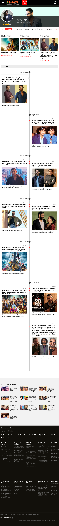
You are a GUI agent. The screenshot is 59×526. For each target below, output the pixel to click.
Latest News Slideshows (6, 493)
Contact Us (24, 514)
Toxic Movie (3, 448)
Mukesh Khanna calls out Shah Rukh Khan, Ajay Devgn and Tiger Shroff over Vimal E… (33, 389)
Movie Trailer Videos (30, 487)
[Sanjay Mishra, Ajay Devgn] (10, 44)
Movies (3, 431)
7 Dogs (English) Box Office (43, 445)
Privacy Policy (12, 514)
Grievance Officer (32, 514)
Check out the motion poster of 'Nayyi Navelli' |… (44, 490)
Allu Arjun (53, 450)
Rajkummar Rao (54, 460)
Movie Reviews (4, 496)
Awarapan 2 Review (18, 452)
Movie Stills (16, 489)
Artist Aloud (53, 489)
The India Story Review (18, 461)
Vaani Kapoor (54, 452)
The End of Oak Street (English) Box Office (42, 458)
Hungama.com (54, 487)
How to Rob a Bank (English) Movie (6, 454)
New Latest (29, 482)
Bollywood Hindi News (5, 497)
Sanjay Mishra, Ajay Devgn (8, 52)
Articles (45, 36)
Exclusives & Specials (30, 490)
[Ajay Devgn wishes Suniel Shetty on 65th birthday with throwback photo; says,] (5, 417)
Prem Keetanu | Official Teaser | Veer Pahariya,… (43, 495)
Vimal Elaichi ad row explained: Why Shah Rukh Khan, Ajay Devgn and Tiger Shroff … (51, 389)
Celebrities (10, 431)
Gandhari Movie (4, 451)
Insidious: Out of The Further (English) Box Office (44, 451)
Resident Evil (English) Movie (6, 461)
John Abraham (54, 456)
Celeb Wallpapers (17, 487)
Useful (54, 481)
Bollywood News (4, 485)
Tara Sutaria (53, 459)
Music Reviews (54, 494)
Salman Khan (54, 454)
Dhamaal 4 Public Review (31, 451)
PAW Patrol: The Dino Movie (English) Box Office (43, 453)
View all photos (5, 55)
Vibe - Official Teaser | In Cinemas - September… (43, 486)
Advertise (6, 514)
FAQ (38, 514)
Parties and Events (18, 485)
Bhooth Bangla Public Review (30, 456)
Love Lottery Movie (4, 458)
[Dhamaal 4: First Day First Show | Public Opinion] (29, 44)
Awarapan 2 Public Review (29, 450)
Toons (15, 493)
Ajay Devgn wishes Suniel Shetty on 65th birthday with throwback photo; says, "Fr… (14, 416)
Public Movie (29, 443)
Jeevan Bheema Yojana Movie (5, 450)
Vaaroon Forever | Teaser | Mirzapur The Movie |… (43, 498)
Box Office (44, 443)
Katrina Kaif (53, 446)
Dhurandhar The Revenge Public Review (30, 458)
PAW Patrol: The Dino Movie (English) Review (19, 447)
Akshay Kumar (54, 445)
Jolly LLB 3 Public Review (31, 466)
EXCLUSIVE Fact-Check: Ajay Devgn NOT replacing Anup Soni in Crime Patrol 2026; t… (33, 408)
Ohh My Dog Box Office (42, 460)
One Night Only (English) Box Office (43, 447)
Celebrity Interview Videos (31, 486)
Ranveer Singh (54, 447)
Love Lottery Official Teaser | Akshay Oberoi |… (43, 493)
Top (54, 443)
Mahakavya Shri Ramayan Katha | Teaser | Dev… (43, 488)
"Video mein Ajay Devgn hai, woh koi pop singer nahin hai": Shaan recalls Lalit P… (32, 399)
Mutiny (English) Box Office (43, 448)
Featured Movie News (5, 486)
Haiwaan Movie (4, 456)
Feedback (18, 514)
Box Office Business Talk (6, 490)
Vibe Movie (3, 459)
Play (23, 48)
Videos (24, 36)
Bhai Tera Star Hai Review (19, 455)
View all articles (44, 60)
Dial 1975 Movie (4, 446)
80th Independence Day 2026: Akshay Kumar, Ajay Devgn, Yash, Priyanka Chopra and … (51, 399)
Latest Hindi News (55, 483)
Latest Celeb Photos (18, 486)
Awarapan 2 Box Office (42, 455)
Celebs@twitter (54, 486)
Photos (6, 36)
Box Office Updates (4, 489)
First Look (16, 490)
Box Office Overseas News (6, 492)
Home (1, 514)
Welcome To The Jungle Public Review (31, 453)
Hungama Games (54, 490)
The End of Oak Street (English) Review (18, 451)
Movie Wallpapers (17, 492)
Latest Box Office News (5, 487)
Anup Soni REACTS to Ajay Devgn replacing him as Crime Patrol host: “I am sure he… (51, 408)
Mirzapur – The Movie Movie (6, 455)
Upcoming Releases (5, 494)
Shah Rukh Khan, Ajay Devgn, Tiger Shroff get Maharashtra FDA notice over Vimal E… (13, 399)
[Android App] (10, 517)
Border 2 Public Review (30, 462)
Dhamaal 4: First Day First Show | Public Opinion (27, 53)
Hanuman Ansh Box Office (43, 461)
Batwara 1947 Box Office (42, 456)
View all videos (24, 56)
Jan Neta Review (17, 463)
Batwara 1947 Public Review (30, 447)
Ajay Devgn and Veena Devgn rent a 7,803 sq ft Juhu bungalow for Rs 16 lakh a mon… (14, 408)
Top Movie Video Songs (31, 485)
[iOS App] (13, 517)
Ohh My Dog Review (18, 454)
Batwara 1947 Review (18, 449)
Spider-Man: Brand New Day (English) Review (19, 457)
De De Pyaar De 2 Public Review (31, 464)
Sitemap (53, 491)
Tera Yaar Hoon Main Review (18, 460)
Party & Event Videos (30, 489)
